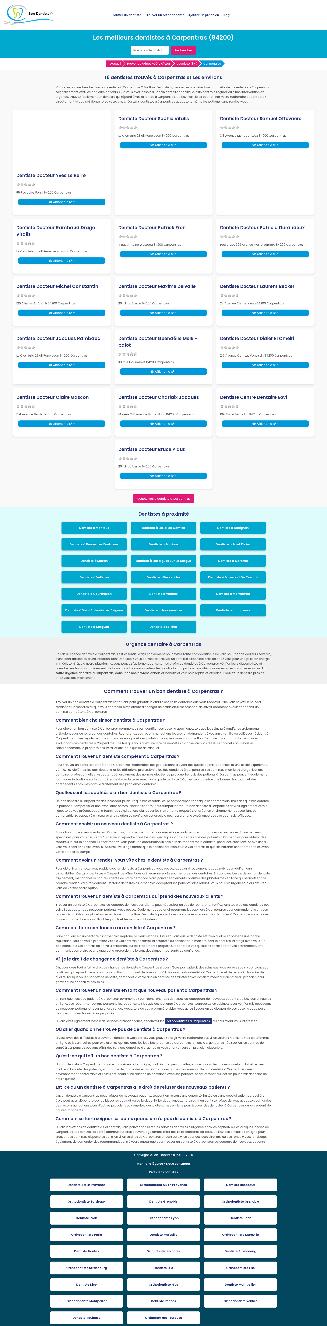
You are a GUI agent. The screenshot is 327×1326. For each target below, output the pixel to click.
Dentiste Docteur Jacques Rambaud (58, 338)
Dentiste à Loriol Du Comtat (163, 528)
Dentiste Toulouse (86, 1318)
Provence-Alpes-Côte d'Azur (148, 63)
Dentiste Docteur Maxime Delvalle (157, 286)
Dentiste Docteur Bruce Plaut (151, 449)
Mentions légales (150, 1163)
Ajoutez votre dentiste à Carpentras (163, 498)
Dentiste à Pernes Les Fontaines (94, 544)
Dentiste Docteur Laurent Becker (257, 286)
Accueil (115, 63)
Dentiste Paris (240, 1218)
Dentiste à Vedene (163, 594)
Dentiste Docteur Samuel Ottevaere (260, 118)
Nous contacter (178, 1163)
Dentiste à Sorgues (94, 627)
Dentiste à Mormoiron (233, 594)
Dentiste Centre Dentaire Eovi (253, 397)
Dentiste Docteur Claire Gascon (52, 397)
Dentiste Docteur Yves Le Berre (51, 175)
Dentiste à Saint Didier (233, 544)
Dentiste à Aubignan (233, 528)
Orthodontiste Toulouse (163, 1318)
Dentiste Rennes (163, 1301)
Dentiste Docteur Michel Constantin (57, 286)
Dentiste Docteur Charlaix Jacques (158, 397)
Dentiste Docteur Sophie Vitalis (153, 118)
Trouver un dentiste (126, 15)
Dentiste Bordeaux (240, 1185)
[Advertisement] (61, 143)
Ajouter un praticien (203, 15)
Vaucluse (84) (186, 63)
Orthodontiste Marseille (240, 1235)
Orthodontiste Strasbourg (86, 1268)
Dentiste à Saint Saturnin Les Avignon (94, 610)
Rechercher (183, 50)
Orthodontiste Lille (240, 1268)
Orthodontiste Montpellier (86, 1301)
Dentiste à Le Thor (163, 627)
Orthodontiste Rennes (240, 1301)
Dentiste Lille (163, 1268)
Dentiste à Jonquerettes (163, 610)
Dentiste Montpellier (240, 1284)
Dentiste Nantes (86, 1251)
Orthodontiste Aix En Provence (163, 1185)
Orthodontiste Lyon (163, 1218)
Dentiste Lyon (86, 1218)
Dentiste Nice (86, 1284)
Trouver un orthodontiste (165, 15)
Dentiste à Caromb (233, 561)
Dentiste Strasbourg (240, 1251)
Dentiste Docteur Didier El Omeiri (257, 338)
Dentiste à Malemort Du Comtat (233, 577)
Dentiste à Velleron (94, 577)
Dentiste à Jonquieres (233, 610)
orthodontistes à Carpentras (188, 1021)
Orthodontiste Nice (163, 1284)
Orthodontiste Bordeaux (86, 1201)
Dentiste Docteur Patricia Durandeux (262, 227)
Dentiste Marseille (163, 1235)
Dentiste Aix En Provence (87, 1185)
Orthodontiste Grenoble (240, 1201)
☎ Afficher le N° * (61, 202)
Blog (226, 15)
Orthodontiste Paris (86, 1235)
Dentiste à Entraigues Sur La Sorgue (163, 561)
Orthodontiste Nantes (163, 1251)
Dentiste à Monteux (94, 528)
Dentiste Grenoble (163, 1201)
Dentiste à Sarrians (163, 544)
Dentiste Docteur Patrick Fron (152, 227)
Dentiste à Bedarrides (163, 577)
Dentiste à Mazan (94, 561)
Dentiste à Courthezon (94, 594)
